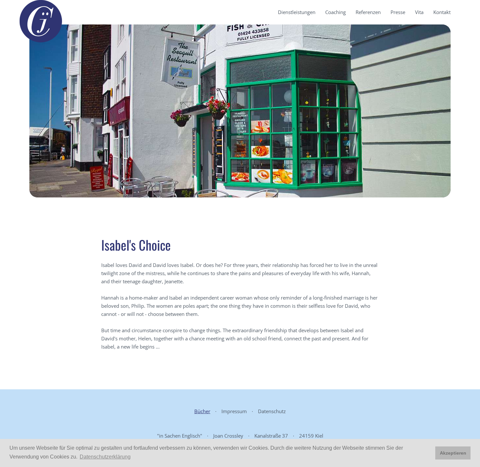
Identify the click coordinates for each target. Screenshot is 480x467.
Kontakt (442, 12)
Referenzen (368, 12)
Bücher (202, 411)
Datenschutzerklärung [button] (105, 456)
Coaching (335, 12)
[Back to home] (41, 21)
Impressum (234, 411)
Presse (398, 12)
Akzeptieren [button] (453, 453)
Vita (419, 12)
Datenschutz (272, 411)
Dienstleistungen (296, 12)
